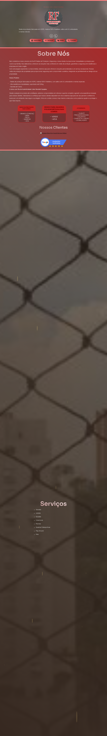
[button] (51, 36)
